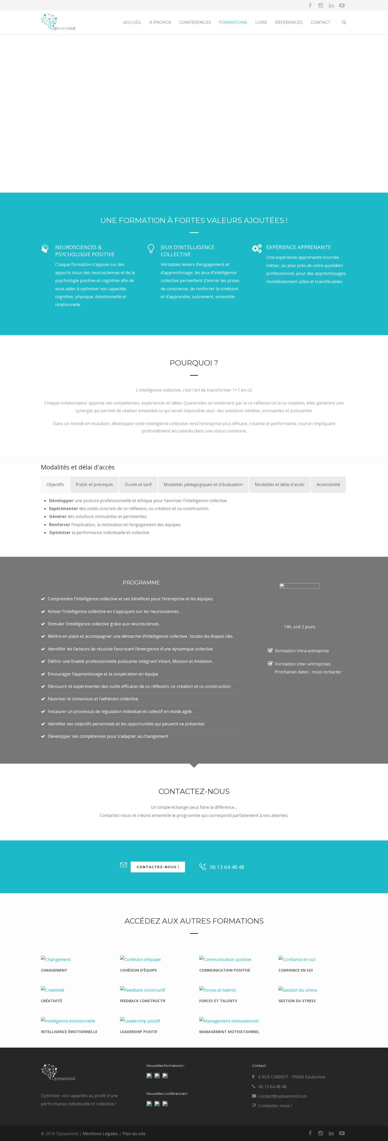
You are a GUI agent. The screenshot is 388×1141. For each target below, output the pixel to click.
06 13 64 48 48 (227, 867)
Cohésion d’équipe (138, 970)
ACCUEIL (132, 22)
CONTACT (320, 22)
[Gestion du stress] (312, 990)
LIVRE (261, 22)
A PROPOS (160, 22)
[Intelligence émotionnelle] (75, 1020)
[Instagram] (320, 5)
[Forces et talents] (233, 990)
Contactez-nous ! (157, 867)
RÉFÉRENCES (289, 22)
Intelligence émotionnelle (69, 1031)
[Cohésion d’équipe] (154, 959)
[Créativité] (75, 990)
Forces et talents (218, 1000)
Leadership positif (138, 1031)
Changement (54, 970)
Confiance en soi (295, 970)
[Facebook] (310, 5)
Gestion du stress (297, 1000)
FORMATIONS (233, 22)
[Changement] (75, 959)
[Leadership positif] (154, 1020)
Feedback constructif (142, 1000)
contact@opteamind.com (282, 1096)
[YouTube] (342, 5)
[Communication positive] (233, 959)
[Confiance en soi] (312, 959)
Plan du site (133, 1134)
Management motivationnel (229, 1031)
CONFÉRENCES (195, 22)
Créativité (51, 1000)
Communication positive (224, 970)
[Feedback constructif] (154, 990)
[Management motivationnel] (233, 1020)
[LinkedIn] (331, 5)
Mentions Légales (100, 1134)
